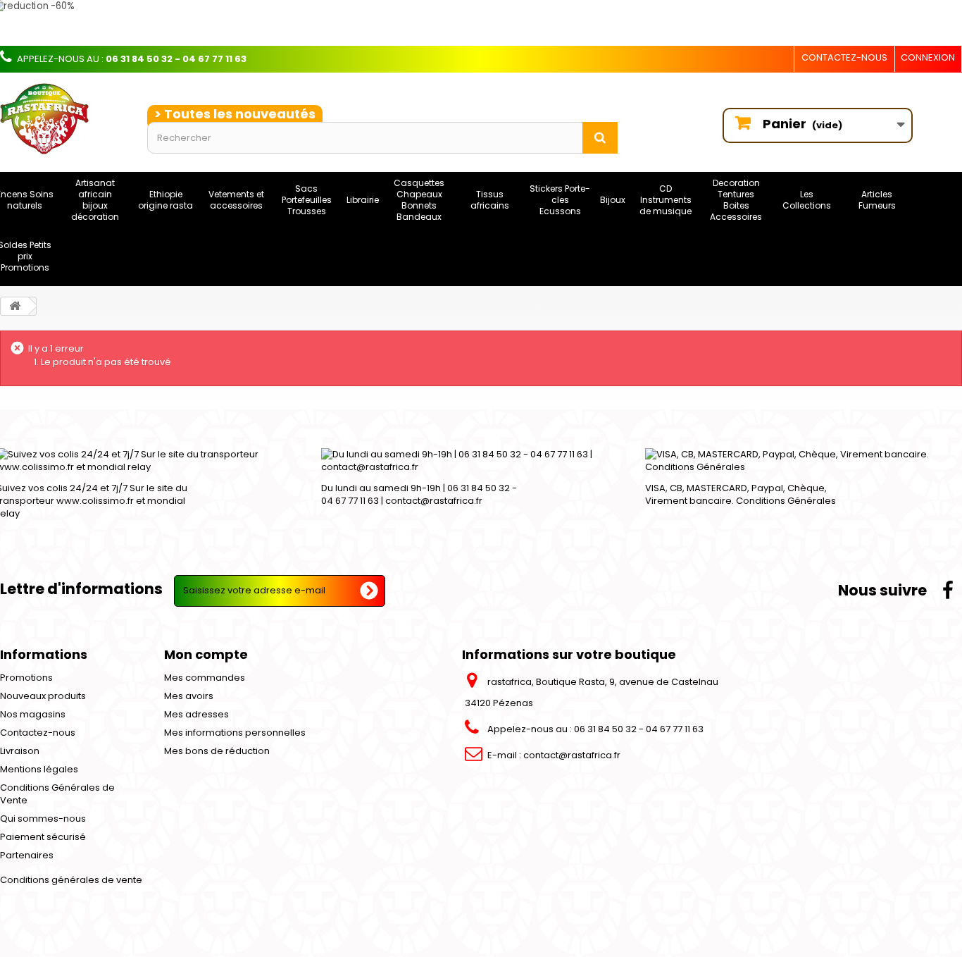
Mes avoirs (188, 696)
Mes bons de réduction (217, 751)
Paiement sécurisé (43, 837)
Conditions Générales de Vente (57, 794)
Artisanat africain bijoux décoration (95, 200)
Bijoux (612, 200)
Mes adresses (196, 714)
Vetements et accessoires (236, 199)
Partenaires (27, 855)
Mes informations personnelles (235, 732)
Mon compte (206, 654)
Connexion (928, 57)
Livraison (19, 751)
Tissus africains (489, 199)
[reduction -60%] (412, 23)
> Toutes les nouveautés (235, 114)
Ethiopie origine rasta (165, 199)
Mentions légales (39, 769)
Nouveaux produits (43, 696)
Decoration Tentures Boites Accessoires (736, 200)
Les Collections (806, 199)
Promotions (26, 677)
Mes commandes (204, 677)
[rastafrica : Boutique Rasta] (63, 118)
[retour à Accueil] (14, 306)
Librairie (362, 200)
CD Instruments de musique (665, 200)
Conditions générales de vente (71, 880)
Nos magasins (32, 714)
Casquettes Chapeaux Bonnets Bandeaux (419, 200)
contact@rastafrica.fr (571, 755)
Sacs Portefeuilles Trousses (307, 200)
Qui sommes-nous (43, 818)
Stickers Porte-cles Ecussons (560, 200)
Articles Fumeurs (877, 199)
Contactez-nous (844, 57)
